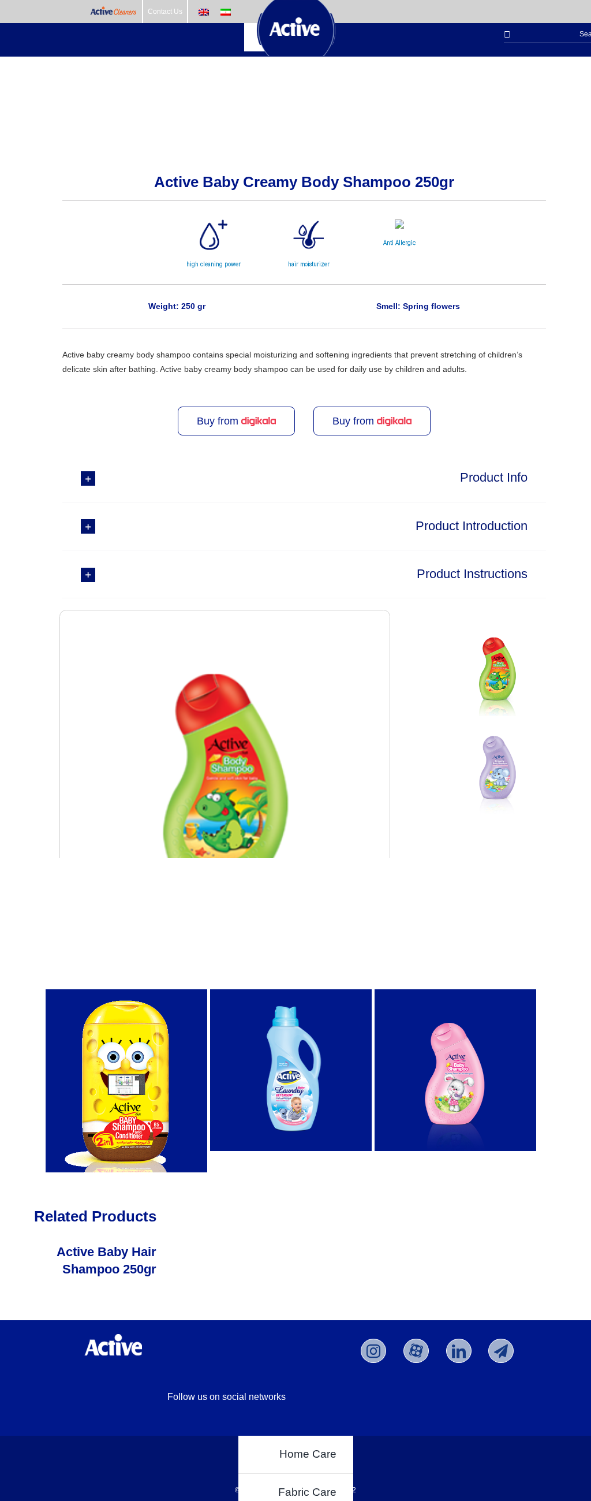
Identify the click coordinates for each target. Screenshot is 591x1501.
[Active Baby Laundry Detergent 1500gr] (291, 1070)
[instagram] (373, 1351)
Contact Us (165, 12)
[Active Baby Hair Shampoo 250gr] (455, 1070)
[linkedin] (459, 1351)
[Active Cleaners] (113, 12)
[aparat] (416, 1351)
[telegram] (501, 1351)
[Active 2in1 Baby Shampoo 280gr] (126, 1081)
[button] (304, 477)
